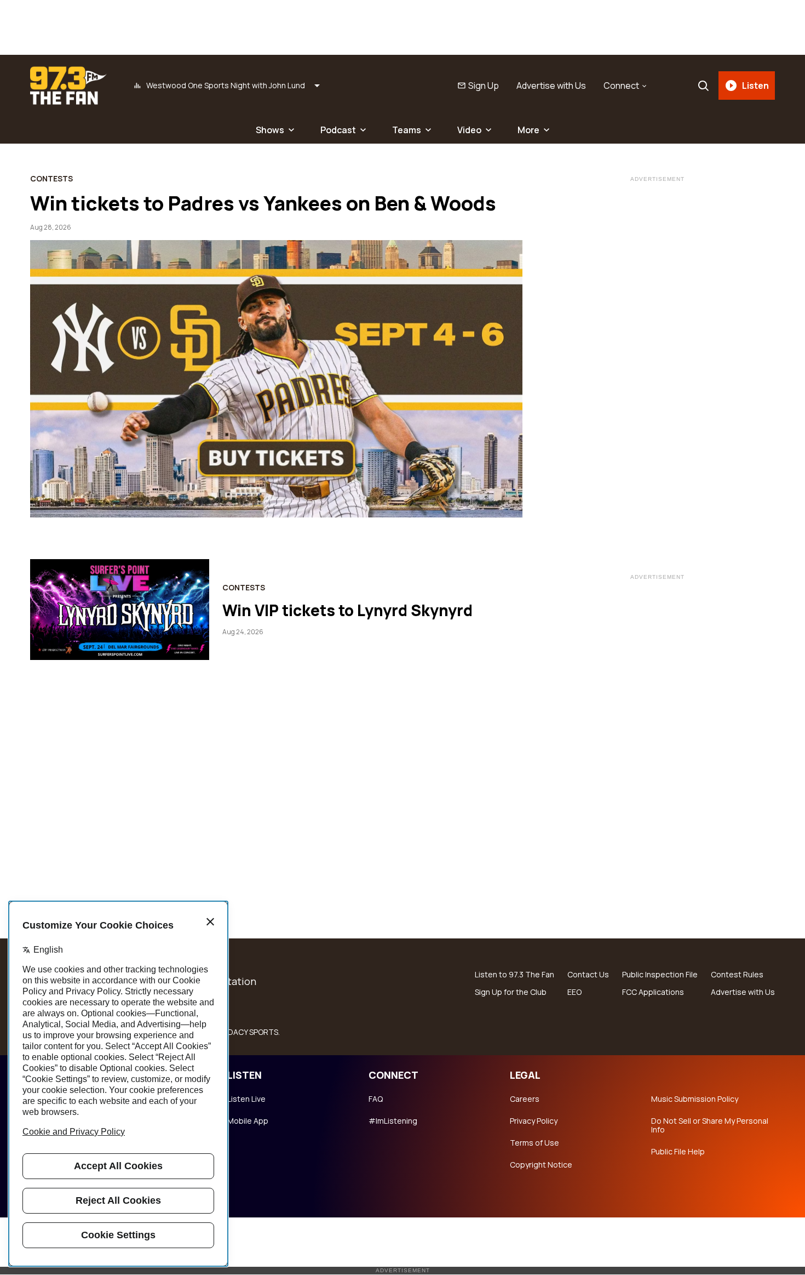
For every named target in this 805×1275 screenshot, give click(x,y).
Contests (51, 178)
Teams (406, 130)
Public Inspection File (660, 974)
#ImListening (393, 1121)
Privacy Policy (533, 1121)
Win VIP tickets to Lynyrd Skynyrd (347, 610)
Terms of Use (534, 1143)
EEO (574, 992)
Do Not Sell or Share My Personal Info (709, 1125)
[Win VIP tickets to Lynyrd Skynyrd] (119, 609)
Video (469, 130)
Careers (524, 1099)
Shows (270, 130)
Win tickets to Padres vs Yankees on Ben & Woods (263, 203)
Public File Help (678, 1151)
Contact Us (588, 974)
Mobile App (247, 1121)
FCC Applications (653, 992)
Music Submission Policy (694, 1099)
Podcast (338, 130)
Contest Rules (737, 974)
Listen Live (246, 1099)
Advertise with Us (551, 85)
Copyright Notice (541, 1164)
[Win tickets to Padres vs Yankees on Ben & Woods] (276, 378)
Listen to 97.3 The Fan (514, 974)
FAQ (376, 1099)
